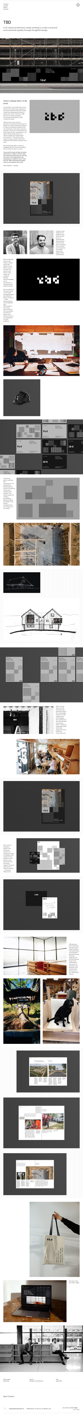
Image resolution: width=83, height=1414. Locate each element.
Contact (6, 9)
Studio (5, 7)
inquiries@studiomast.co (16, 1409)
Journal (5, 6)
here (77, 1283)
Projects (6, 4)
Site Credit (76, 1409)
